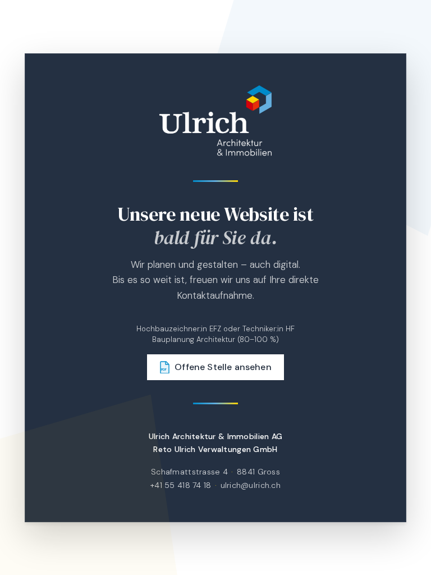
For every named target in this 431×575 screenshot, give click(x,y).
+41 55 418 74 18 (180, 485)
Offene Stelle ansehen (216, 367)
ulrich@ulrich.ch (251, 485)
